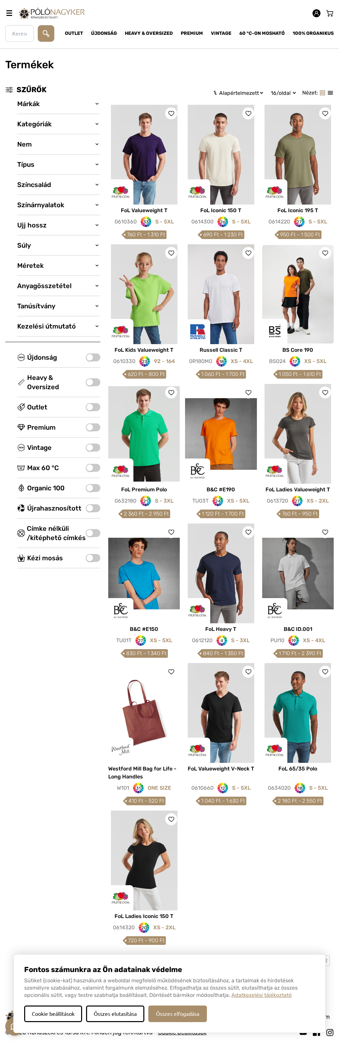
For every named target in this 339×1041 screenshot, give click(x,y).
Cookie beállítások (53, 1014)
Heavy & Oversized (149, 33)
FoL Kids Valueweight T (144, 350)
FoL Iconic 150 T (220, 210)
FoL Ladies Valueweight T (298, 489)
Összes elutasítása (115, 1014)
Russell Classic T (221, 350)
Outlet (74, 33)
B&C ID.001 (298, 629)
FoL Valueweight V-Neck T (221, 768)
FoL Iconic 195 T (297, 210)
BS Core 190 (297, 350)
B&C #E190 (221, 489)
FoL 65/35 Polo (297, 768)
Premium (192, 33)
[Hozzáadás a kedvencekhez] (171, 113)
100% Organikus (313, 33)
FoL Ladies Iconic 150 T (144, 916)
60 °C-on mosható (262, 33)
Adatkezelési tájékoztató (261, 995)
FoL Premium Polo (144, 489)
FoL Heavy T (220, 629)
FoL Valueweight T (144, 210)
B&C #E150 (144, 629)
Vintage (221, 33)
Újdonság (104, 33)
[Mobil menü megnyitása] (9, 13)
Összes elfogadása (177, 1014)
